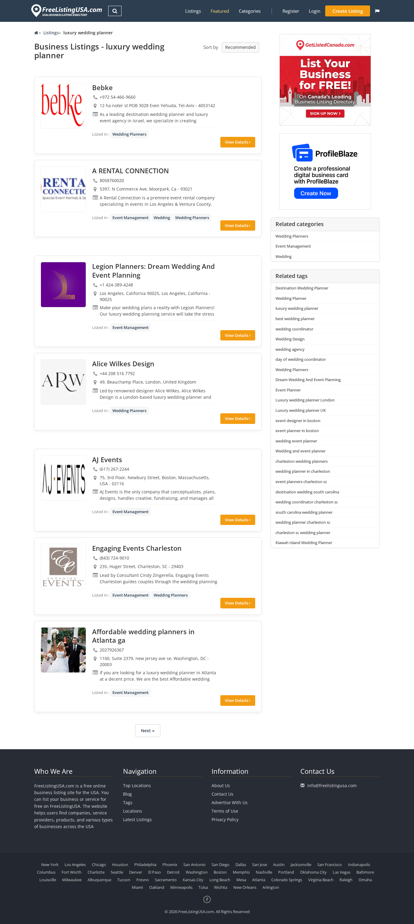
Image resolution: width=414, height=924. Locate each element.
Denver (135, 872)
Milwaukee (72, 879)
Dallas (240, 864)
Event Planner (288, 390)
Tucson (123, 879)
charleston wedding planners (301, 461)
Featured (220, 11)
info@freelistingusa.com (332, 785)
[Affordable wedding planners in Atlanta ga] (63, 650)
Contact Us (222, 794)
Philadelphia (145, 864)
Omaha (365, 879)
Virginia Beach (320, 879)
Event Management (130, 217)
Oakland (156, 887)
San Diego (220, 864)
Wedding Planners (129, 134)
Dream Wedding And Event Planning (308, 379)
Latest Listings (137, 819)
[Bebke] (63, 105)
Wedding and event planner (300, 451)
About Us (221, 785)
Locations (132, 811)
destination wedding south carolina (307, 492)
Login (314, 11)
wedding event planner (296, 441)
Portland (286, 872)
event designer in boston (297, 420)
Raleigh (345, 879)
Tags (127, 802)
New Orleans (244, 887)
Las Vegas (341, 872)
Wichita (220, 887)
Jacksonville (301, 864)
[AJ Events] (63, 477)
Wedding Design (290, 339)
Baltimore (365, 872)
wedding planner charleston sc (302, 522)
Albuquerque (99, 879)
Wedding (162, 217)
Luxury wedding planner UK (300, 410)
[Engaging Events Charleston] (63, 566)
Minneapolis (181, 887)
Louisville (47, 879)
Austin (279, 864)
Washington (197, 872)
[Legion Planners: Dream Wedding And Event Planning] (63, 284)
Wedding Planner (290, 298)
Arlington (270, 887)
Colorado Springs (286, 879)
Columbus (46, 872)
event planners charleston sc (301, 481)
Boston (220, 872)
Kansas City (193, 879)
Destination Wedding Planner (301, 288)
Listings (193, 11)
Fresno (142, 879)
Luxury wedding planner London (305, 400)
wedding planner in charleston (302, 471)
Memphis (241, 872)
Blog (127, 794)
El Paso (154, 872)
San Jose (259, 864)
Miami (137, 887)
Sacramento (166, 879)
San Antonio (194, 864)
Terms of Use (225, 811)
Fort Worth (72, 872)
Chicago (99, 864)
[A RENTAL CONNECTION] (63, 189)
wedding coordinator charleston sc (306, 502)
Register (290, 11)
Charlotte (96, 872)
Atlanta (258, 879)
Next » (148, 730)
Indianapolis (359, 864)
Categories (250, 11)
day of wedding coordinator (300, 359)
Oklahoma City (313, 872)
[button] (377, 10)
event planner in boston (297, 430)
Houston (120, 864)
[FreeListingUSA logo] (66, 10)
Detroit (173, 872)
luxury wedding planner (296, 308)
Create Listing (347, 11)
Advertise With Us (230, 802)
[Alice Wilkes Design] (63, 382)
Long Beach (219, 879)
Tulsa (203, 887)
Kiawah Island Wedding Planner (303, 542)
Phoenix (169, 864)
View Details (237, 142)
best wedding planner (295, 318)
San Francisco (329, 864)
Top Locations (137, 785)
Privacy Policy (225, 819)
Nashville (264, 872)
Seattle (117, 872)
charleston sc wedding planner (302, 532)
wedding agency (290, 349)
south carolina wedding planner (303, 512)
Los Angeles (75, 864)
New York (49, 864)
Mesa (241, 879)
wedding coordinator (294, 329)
